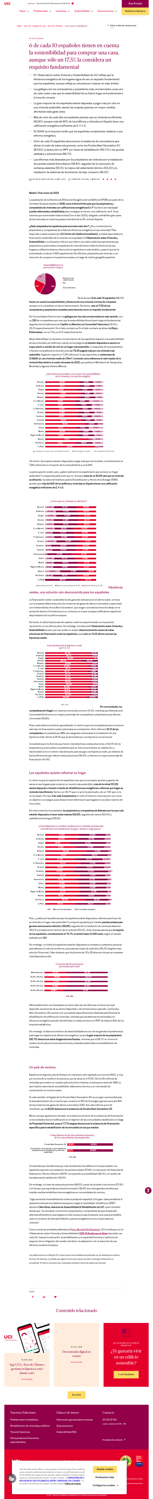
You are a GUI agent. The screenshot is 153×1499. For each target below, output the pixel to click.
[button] (11, 1478)
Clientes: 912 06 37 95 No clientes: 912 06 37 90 (53, 3)
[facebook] (33, 1297)
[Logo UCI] (13, 3)
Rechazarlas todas (104, 1477)
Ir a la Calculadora (126, 1374)
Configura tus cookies (104, 1485)
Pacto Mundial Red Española (85, 1230)
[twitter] (55, 1297)
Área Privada (135, 4)
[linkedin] (44, 1297)
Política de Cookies (73, 1484)
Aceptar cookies (105, 1469)
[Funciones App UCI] (26, 1338)
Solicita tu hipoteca (135, 11)
